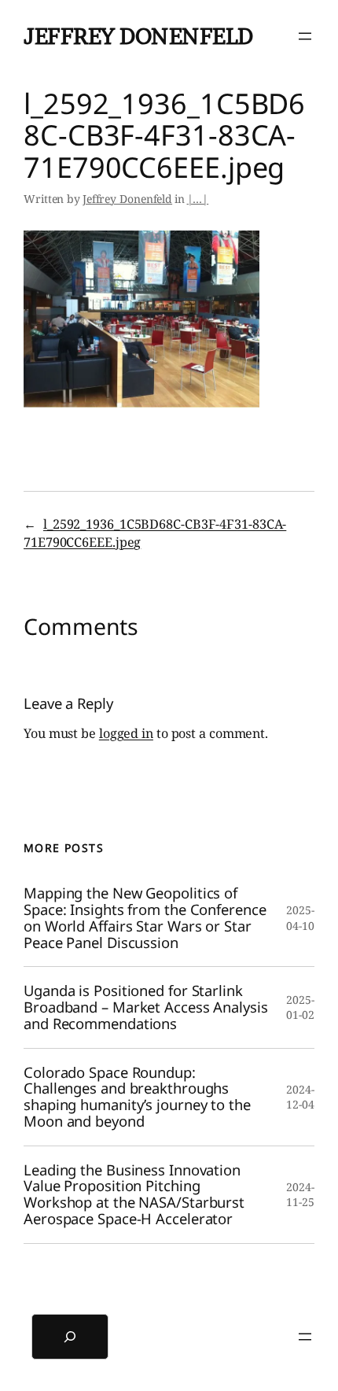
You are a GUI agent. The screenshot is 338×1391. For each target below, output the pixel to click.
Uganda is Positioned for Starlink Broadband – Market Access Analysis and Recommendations (146, 1007)
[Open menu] (305, 36)
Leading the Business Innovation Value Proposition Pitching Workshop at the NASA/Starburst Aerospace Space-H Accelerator (134, 1194)
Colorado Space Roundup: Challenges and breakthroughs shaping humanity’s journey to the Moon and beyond (137, 1097)
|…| (198, 198)
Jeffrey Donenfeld (138, 36)
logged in (126, 733)
